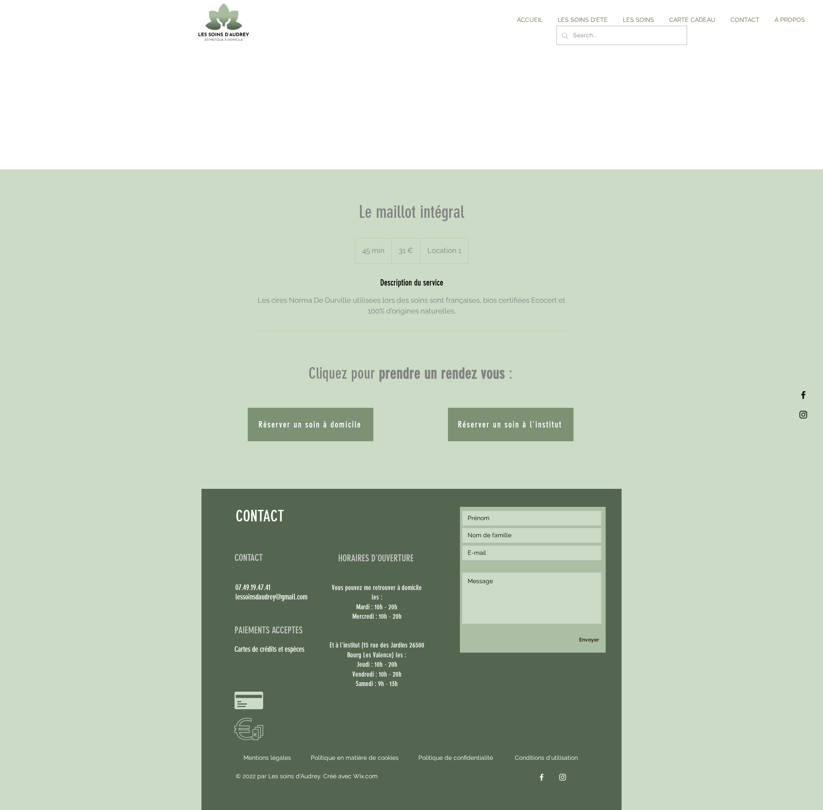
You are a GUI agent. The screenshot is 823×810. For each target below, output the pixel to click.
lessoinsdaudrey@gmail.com (271, 597)
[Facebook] (803, 395)
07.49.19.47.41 (252, 587)
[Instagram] (803, 415)
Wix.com (365, 776)
